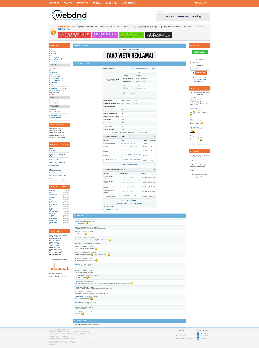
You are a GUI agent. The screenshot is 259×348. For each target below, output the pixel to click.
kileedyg (52, 197)
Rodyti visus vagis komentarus (129, 203)
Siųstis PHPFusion (105, 35)
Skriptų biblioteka (56, 74)
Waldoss (78, 252)
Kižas (51, 199)
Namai (51, 49)
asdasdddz (53, 217)
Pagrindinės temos (183, 338)
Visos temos (128, 3)
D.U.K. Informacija (56, 80)
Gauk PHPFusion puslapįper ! (74, 35)
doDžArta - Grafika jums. (130, 146)
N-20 (51, 206)
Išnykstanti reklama (57, 162)
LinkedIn (204, 338)
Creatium (65, 336)
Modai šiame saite (56, 78)
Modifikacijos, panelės (58, 101)
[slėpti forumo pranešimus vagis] (155, 169)
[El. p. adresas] (129, 93)
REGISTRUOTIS (199, 52)
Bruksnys (52, 201)
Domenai (52, 84)
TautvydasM (79, 275)
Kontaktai (53, 62)
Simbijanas (53, 222)
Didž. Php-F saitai (56, 60)
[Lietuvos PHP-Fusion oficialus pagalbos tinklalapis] (69, 20)
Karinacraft (53, 224)
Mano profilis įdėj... (57, 172)
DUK (51, 70)
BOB (76, 232)
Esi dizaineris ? (126, 150)
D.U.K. (177, 333)
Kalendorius (54, 165)
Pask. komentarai (56, 115)
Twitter (204, 336)
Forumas (52, 51)
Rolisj (77, 221)
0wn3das (78, 302)
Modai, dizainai (55, 76)
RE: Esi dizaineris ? (127, 177)
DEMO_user (79, 227)
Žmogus (193, 136)
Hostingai (53, 82)
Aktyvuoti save (200, 81)
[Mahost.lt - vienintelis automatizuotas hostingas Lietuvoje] (183, 16)
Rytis (51, 208)
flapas (77, 246)
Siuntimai (53, 72)
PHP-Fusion (61, 331)
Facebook (205, 333)
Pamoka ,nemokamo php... (57, 155)
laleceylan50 (53, 203)
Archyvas (199, 177)
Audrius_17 (53, 220)
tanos (63, 137)
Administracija (55, 117)
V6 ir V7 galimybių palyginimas (56, 91)
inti (50, 196)
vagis (138, 85)
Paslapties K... (54, 218)
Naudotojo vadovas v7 (58, 88)
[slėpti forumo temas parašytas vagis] (155, 136)
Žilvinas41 (79, 296)
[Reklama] (129, 58)
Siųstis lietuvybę (131, 35)
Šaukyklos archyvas (200, 144)
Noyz (77, 312)
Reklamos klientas (110, 209)
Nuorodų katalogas (56, 58)
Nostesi (52, 213)
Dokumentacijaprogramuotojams (158, 35)
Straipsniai (179, 336)
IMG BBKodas (54, 151)
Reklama (52, 109)
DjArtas (52, 210)
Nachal (77, 307)
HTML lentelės (54, 159)
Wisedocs (52, 215)
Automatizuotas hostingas (129, 49)
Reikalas (52, 190)
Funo (77, 264)
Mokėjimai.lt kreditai (128, 143)
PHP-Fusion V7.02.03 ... (58, 175)
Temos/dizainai (55, 103)
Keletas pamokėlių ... (57, 179)
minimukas (53, 204)
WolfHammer (54, 211)
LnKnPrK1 (53, 194)
